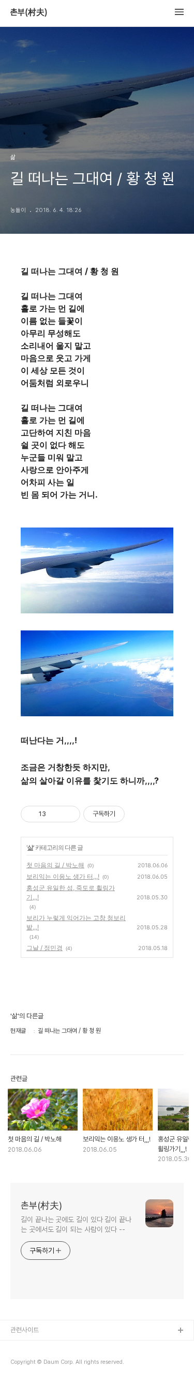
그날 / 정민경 (44, 948)
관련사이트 (24, 1330)
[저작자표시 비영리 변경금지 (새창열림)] (139, 814)
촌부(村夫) (29, 12)
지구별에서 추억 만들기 (41, 1364)
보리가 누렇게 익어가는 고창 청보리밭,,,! (76, 922)
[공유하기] (55, 814)
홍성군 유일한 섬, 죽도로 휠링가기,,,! (70, 892)
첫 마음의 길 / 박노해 (55, 865)
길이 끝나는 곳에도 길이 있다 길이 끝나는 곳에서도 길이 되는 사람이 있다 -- (76, 1224)
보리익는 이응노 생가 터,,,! (62, 876)
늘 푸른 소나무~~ (33, 1347)
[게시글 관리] (68, 814)
